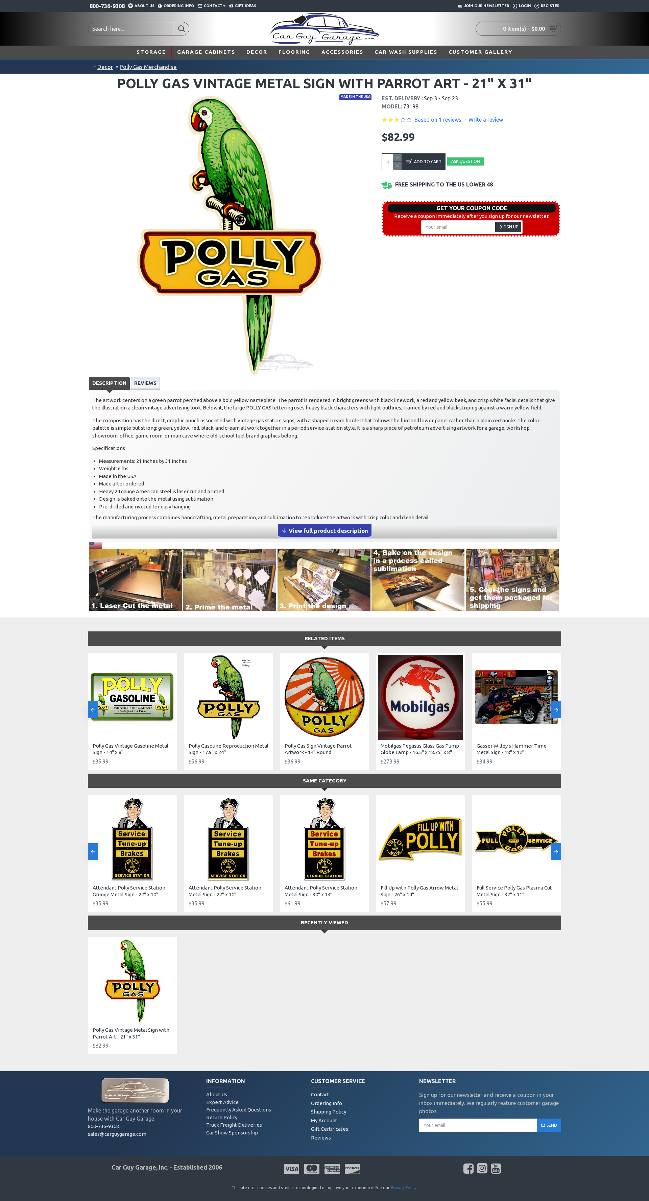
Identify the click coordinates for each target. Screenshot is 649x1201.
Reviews (145, 383)
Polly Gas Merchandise (148, 67)
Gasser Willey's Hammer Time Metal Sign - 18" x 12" (512, 749)
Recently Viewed (324, 922)
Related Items (325, 638)
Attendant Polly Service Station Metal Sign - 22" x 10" (225, 891)
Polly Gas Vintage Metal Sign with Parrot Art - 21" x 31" (131, 1033)
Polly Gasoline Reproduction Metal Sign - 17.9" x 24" (228, 749)
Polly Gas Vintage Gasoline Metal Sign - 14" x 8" (130, 749)
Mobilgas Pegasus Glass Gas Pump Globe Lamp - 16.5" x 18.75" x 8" (420, 749)
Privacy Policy (403, 1187)
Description (109, 383)
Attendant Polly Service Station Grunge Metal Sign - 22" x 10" (129, 891)
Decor (105, 67)
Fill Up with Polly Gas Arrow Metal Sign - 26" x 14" (419, 891)
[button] (93, 709)
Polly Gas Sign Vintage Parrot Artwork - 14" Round (318, 749)
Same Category (324, 780)
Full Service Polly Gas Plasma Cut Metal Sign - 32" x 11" (514, 891)
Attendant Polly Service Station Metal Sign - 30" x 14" (321, 891)
